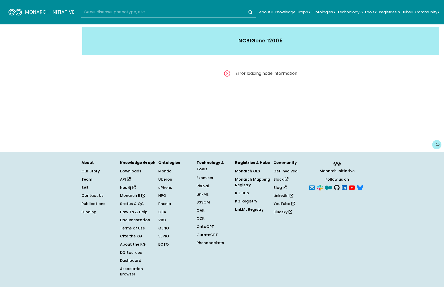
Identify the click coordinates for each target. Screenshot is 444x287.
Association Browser (131, 271)
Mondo (165, 171)
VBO (162, 220)
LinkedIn (281, 195)
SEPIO (163, 236)
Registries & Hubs (396, 12)
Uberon (165, 179)
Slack (279, 179)
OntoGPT (205, 226)
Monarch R (130, 195)
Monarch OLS (247, 171)
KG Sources (131, 252)
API (123, 179)
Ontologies (323, 12)
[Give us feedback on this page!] (436, 144)
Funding (88, 212)
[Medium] (328, 187)
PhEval (203, 186)
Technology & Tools (357, 12)
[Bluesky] (360, 187)
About (266, 12)
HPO (162, 195)
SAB (85, 187)
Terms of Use (132, 228)
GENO (163, 228)
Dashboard (130, 260)
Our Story (90, 171)
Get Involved (285, 171)
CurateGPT (207, 234)
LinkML (202, 194)
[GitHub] (337, 187)
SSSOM (203, 202)
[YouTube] (352, 187)
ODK (201, 218)
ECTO (163, 244)
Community (427, 12)
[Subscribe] (312, 187)
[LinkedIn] (344, 187)
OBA (162, 212)
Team (86, 179)
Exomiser (205, 177)
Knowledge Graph (292, 12)
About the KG (133, 244)
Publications (93, 203)
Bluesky (281, 212)
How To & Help (133, 212)
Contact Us (92, 195)
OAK (201, 210)
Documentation (135, 220)
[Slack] (320, 187)
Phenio (164, 203)
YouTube (282, 203)
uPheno (165, 187)
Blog (278, 187)
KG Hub (242, 193)
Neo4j (126, 187)
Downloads (130, 171)
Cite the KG (131, 236)
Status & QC (132, 203)
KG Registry (246, 201)
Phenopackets (210, 242)
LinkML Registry (249, 209)
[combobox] (168, 12)
